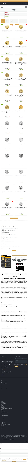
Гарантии (2, 405)
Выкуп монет (2, 406)
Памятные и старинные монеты (4, 382)
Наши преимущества (3, 429)
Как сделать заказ (3, 402)
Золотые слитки (3, 386)
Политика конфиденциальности (4, 411)
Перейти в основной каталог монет (14, 218)
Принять (24, 459)
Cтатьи (2, 423)
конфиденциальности (4, 460)
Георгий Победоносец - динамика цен (5, 424)
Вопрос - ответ (3, 407)
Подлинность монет (3, 403)
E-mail (0, 451)
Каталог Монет (3, 380)
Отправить (16, 366)
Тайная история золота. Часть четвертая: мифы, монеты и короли (9, 234)
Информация (3, 399)
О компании (3, 427)
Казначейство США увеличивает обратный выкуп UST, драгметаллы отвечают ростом (11, 226)
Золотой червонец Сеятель (4, 385)
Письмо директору (3, 430)
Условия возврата (3, 409)
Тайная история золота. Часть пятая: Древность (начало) (8, 224)
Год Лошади (2, 389)
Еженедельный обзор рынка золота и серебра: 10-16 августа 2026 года (10, 237)
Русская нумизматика (3, 390)
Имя (0, 448)
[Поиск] (21, 3)
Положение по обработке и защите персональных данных (7, 413)
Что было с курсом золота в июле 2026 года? (7, 248)
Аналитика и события (3, 422)
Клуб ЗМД (2, 404)
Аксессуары (2, 387)
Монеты (2, 410)
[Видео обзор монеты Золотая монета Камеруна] (12, 25)
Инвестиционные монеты (4, 381)
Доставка (2, 401)
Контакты (2, 428)
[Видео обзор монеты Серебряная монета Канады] (12, 201)
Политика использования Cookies (5, 412)
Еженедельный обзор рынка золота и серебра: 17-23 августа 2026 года (10, 228)
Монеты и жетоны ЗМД (4, 383)
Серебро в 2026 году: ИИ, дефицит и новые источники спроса (8, 230)
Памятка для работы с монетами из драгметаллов (7, 408)
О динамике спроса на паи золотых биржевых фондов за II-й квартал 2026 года (11, 246)
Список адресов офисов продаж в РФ (6, 364)
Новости (2, 420)
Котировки (2, 425)
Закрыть (1, 443)
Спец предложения (5, 415)
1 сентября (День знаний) (4, 388)
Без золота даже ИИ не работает (5, 232)
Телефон (1, 454)
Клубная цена (6, 52)
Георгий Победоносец (3, 384)
